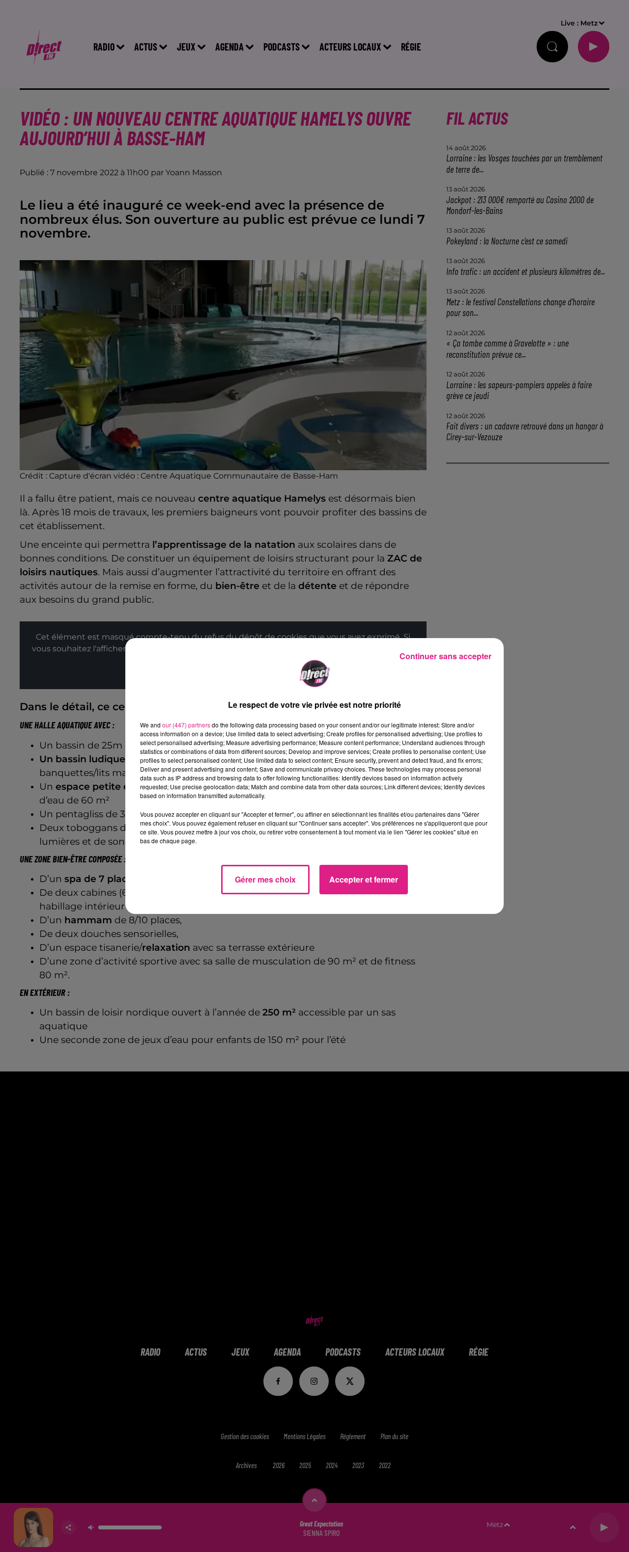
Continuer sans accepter (445, 656)
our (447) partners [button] (186, 725)
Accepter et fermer (363, 879)
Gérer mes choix (265, 879)
